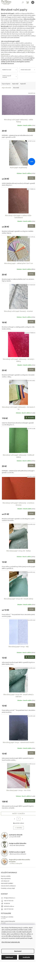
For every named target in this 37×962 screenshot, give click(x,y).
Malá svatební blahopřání (8, 921)
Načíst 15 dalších (18, 813)
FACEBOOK (7, 903)
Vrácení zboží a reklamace (8, 886)
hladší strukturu (5, 54)
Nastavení (17, 951)
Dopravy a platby (6, 876)
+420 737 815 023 (8, 901)
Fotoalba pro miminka (7, 917)
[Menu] (33, 2)
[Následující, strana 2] (18, 819)
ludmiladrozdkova (9, 906)
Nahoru (19, 828)
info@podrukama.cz (9, 898)
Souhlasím (26, 957)
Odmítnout (9, 957)
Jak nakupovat (5, 881)
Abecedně (16, 88)
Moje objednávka (6, 879)
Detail (31, 130)
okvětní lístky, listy (28, 51)
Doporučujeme (6, 84)
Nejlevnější (15, 84)
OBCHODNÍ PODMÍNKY (7, 883)
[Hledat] (23, 2)
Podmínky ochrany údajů (8, 888)
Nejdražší (23, 84)
